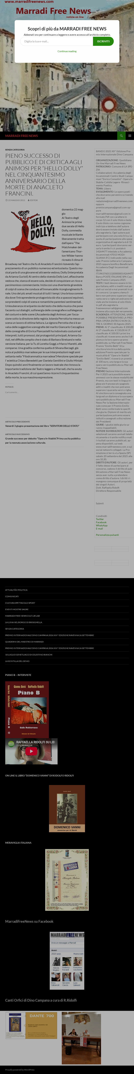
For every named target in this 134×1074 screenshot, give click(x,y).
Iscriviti (103, 41)
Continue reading (67, 51)
